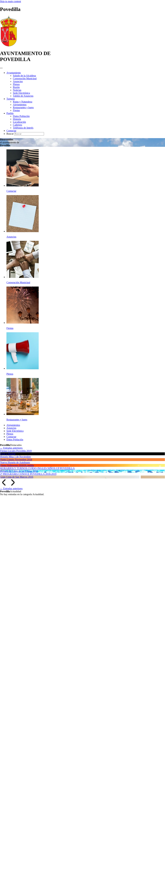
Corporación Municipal (25, 78)
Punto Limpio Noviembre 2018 (16, 459)
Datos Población (21, 116)
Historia (17, 119)
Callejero (17, 124)
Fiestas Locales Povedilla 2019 (16, 450)
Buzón (16, 87)
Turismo (10, 98)
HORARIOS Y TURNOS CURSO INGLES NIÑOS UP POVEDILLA (37, 468)
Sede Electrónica (21, 93)
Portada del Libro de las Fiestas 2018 (19, 471)
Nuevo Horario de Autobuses (15, 462)
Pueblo (10, 113)
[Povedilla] (9, 45)
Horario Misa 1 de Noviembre (15, 456)
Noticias (17, 90)
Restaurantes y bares (23, 107)
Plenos (16, 84)
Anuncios (18, 81)
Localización (19, 122)
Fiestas (16, 110)
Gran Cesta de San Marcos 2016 (16, 477)
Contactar (11, 130)
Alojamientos (19, 104)
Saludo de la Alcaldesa (24, 75)
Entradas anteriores (11, 448)
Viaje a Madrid (7, 453)
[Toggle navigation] (1, 68)
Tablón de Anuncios (23, 95)
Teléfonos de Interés (23, 127)
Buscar (10, 133)
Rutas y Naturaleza (22, 101)
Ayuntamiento (13, 72)
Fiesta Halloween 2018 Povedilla (17, 465)
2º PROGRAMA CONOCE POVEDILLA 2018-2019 (28, 474)
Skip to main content (10, 1)
